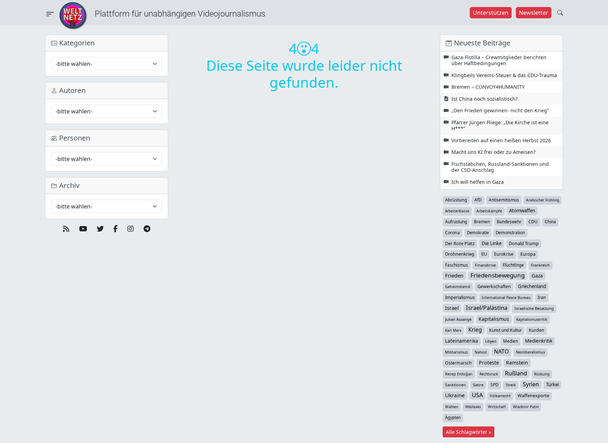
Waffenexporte (533, 396)
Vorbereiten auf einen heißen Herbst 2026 (501, 140)
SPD (494, 385)
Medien (510, 341)
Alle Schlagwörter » (468, 432)
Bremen (482, 222)
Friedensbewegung (497, 275)
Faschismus (456, 265)
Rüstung (542, 373)
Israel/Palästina (486, 308)
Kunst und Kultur (505, 330)
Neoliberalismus (530, 352)
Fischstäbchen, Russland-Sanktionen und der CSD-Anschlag (500, 167)
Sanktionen (455, 384)
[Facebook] (115, 229)
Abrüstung (456, 200)
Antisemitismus (504, 199)
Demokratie (478, 232)
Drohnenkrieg (459, 254)
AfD (478, 200)
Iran (542, 297)
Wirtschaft (497, 406)
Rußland (516, 373)
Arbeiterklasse (457, 210)
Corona (452, 233)
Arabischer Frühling (542, 200)
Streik (511, 384)
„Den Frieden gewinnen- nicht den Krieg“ (500, 110)
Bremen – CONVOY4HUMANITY (488, 86)
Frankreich (540, 265)
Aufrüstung (456, 222)
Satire (478, 384)
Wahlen (451, 406)
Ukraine (455, 395)
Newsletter (533, 13)
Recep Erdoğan (459, 373)
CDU (533, 222)
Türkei (552, 384)
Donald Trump (524, 243)
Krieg (475, 329)
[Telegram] (147, 229)
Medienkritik (538, 341)
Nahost (481, 352)
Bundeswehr (509, 221)
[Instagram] (130, 229)
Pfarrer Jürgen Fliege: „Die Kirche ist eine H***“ (500, 125)
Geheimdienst (457, 286)
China (550, 222)
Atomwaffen (522, 210)
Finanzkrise (485, 265)
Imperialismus (460, 297)
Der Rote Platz (460, 243)
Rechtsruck (489, 374)
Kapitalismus (494, 319)
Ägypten (453, 417)
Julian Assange (458, 319)
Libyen (490, 341)
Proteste (489, 362)
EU (484, 254)
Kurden (536, 330)
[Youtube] (83, 229)
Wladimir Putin (526, 406)
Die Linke (492, 243)
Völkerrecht (500, 395)
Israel (452, 307)
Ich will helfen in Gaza (477, 182)
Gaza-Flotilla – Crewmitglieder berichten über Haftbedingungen (498, 60)
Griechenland (532, 286)
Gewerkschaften (494, 286)
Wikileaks (473, 406)
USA (477, 395)
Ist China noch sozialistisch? (484, 98)
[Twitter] (100, 229)
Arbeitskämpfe (489, 210)
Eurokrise (503, 254)
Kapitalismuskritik (531, 319)
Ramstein (517, 362)
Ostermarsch (458, 363)
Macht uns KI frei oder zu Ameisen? (493, 152)
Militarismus (456, 352)
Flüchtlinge (513, 265)
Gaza (537, 275)
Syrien (531, 384)
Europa (528, 254)
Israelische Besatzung (534, 308)
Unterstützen (490, 13)
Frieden (454, 275)
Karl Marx (453, 330)
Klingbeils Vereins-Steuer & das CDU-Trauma (504, 75)
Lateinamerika (461, 340)
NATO (501, 351)
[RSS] (66, 229)
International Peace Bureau (506, 297)
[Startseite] (73, 15)
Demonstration (510, 232)
